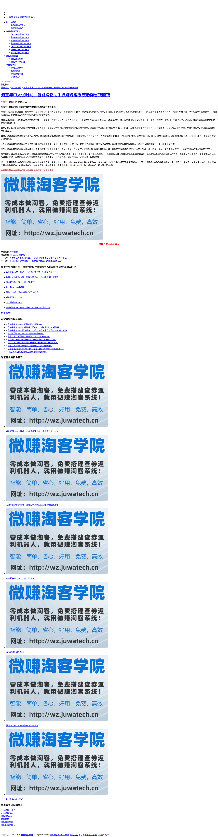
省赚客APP (16, 77)
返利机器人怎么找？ (15, 297)
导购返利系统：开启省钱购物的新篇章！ (26, 333)
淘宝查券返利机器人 (20, 34)
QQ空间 (9, 17)
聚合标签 (6, 313)
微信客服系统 (7, 822)
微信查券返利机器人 (109, 244)
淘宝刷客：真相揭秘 (15, 287)
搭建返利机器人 (18, 25)
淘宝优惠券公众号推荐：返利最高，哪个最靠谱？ (30, 346)
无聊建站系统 (91, 835)
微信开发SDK (17, 59)
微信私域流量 (12, 56)
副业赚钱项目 (17, 74)
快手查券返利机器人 (20, 53)
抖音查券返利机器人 (20, 37)
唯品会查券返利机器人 (21, 47)
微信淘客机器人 (8, 825)
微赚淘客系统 (27, 835)
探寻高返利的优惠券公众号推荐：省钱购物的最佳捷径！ (33, 343)
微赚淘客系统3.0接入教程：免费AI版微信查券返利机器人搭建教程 (37, 330)
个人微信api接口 (8, 810)
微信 (33, 17)
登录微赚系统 (17, 28)
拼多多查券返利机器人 (21, 44)
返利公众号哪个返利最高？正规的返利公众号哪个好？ (32, 340)
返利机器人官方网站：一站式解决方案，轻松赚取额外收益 (36, 261)
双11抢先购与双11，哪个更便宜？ (21, 282)
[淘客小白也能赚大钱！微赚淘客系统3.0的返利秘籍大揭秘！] (57, 500)
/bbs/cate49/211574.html (19, 255)
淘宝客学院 (11, 65)
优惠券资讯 (16, 71)
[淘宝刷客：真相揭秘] (57, 647)
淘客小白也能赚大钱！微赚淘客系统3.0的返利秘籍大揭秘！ (32, 277)
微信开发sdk (6, 816)
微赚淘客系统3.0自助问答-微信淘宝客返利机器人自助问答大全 (35, 327)
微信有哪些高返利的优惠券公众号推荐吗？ (28, 352)
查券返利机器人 (13, 31)
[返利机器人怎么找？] (57, 794)
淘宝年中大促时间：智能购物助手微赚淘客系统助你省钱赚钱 (50, 88)
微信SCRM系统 (18, 62)
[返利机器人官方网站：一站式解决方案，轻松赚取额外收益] (57, 426)
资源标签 (5, 819)
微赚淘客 (5, 88)
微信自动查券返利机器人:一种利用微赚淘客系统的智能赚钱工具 (38, 258)
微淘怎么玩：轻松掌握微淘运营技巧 (22, 292)
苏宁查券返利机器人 (20, 50)
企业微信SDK (7, 813)
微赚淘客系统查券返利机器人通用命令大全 (27, 324)
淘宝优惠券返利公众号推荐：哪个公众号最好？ (29, 337)
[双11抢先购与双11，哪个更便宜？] (57, 574)
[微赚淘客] (13, 8)
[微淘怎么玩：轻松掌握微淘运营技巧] (57, 721)
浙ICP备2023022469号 (59, 835)
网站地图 (74, 835)
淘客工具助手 (17, 68)
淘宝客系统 (11, 22)
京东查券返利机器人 (20, 40)
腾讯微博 (26, 17)
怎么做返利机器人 (14, 302)
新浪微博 (18, 17)
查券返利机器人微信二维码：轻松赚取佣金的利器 (28, 307)
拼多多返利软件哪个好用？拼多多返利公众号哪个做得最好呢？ (36, 349)
